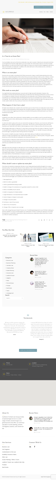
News (7, 280)
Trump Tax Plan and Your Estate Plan (46, 245)
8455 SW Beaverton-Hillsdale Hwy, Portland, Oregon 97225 (39, 2)
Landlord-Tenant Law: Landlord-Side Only (13, 462)
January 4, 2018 (10, 233)
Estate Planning (6, 59)
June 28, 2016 (14, 59)
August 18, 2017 (28, 243)
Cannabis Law (9, 265)
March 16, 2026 (38, 277)
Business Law (9, 260)
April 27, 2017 (46, 243)
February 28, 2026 (38, 289)
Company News (10, 268)
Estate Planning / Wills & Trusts (10, 459)
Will (11, 221)
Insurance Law (9, 273)
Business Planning (10, 263)
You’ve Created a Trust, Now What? (28, 245)
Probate (8, 285)
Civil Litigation (6, 449)
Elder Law (5, 457)
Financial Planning (18, 219)
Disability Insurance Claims (9, 454)
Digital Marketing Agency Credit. (47, 476)
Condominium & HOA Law (9, 452)
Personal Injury (10, 283)
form (36, 137)
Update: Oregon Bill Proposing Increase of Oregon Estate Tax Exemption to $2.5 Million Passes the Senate (41, 284)
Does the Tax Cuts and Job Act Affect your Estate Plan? (10, 236)
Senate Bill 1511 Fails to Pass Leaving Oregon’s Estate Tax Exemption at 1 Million (41, 273)
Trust (8, 221)
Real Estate (9, 288)
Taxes (7, 290)
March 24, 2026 (38, 266)
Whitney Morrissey (23, 59)
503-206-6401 (21, 2)
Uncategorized (9, 293)
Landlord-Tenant (10, 275)
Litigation (8, 278)
